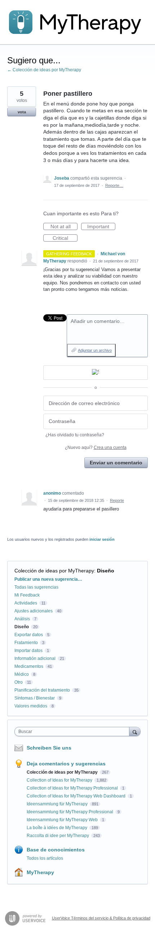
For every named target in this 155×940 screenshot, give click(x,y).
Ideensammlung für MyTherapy (58, 803)
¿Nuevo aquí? (96, 447)
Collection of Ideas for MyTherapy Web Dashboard (77, 796)
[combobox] (73, 731)
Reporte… (114, 185)
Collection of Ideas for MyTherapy (60, 780)
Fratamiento (26, 642)
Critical (65, 238)
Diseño (105, 571)
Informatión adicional (35, 658)
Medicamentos (28, 666)
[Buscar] (135, 731)
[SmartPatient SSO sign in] (95, 372)
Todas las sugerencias (36, 587)
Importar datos (28, 650)
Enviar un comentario (116, 462)
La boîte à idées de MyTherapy (57, 827)
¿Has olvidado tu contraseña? (74, 434)
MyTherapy (40, 872)
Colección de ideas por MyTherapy (54, 571)
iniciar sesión (102, 539)
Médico (21, 674)
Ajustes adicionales (33, 610)
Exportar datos (28, 634)
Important (101, 227)
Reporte (117, 500)
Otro (18, 682)
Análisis (22, 618)
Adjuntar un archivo (95, 350)
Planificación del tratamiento (42, 690)
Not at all (64, 227)
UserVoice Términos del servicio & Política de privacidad (101, 918)
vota (22, 112)
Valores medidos (30, 706)
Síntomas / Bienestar (34, 698)
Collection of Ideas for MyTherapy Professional (73, 788)
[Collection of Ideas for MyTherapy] (77, 22)
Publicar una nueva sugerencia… (48, 579)
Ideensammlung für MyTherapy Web (63, 819)
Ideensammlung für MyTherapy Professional (70, 811)
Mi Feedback (27, 595)
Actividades (25, 603)
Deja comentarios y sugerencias (66, 763)
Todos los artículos (45, 858)
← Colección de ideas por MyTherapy (44, 69)
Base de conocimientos (56, 850)
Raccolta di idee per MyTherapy (58, 835)
